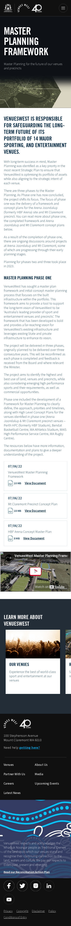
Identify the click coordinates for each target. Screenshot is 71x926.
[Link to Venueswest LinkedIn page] (49, 885)
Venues (9, 765)
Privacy (8, 911)
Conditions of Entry (15, 917)
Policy (52, 911)
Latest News (12, 793)
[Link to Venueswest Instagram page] (35, 885)
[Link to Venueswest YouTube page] (9, 899)
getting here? (29, 747)
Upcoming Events (47, 783)
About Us (41, 765)
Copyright (22, 911)
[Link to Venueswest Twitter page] (22, 885)
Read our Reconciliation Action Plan (27, 872)
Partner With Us (14, 774)
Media (39, 774)
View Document (35, 483)
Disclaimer (38, 911)
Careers (9, 783)
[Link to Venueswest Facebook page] (9, 885)
